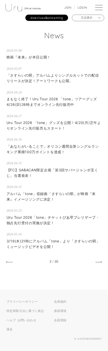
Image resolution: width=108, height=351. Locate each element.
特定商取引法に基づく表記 (25, 311)
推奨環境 (60, 311)
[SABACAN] (23, 8)
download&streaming (46, 18)
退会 (10, 329)
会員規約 (60, 301)
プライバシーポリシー (22, 301)
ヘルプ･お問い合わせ (21, 320)
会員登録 (60, 320)
